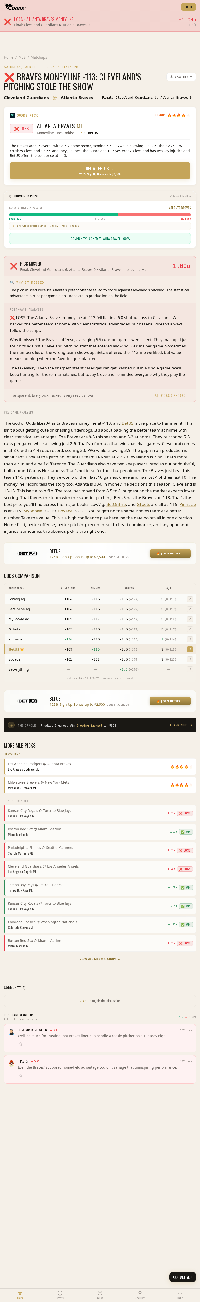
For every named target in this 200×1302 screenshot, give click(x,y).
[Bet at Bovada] (190, 659)
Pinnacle (188, 504)
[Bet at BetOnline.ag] (190, 609)
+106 (68, 639)
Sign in (85, 1001)
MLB (22, 57)
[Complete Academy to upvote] (22, 1044)
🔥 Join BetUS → (170, 553)
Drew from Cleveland (30, 1030)
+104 (68, 599)
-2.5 (129, 669)
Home (8, 57)
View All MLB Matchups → (100, 959)
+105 (68, 629)
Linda (21, 1061)
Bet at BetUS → (100, 170)
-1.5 (129, 599)
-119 (96, 619)
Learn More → (181, 725)
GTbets (143, 504)
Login (188, 7)
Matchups (39, 57)
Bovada (65, 511)
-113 (96, 649)
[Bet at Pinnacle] (190, 639)
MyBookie (32, 511)
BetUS (127, 423)
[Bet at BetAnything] (190, 669)
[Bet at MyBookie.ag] (190, 619)
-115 (96, 599)
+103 (68, 649)
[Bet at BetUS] (190, 649)
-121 (96, 659)
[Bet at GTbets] (190, 629)
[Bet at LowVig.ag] (190, 599)
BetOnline (116, 504)
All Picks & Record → (172, 395)
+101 (68, 619)
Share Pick (181, 77)
